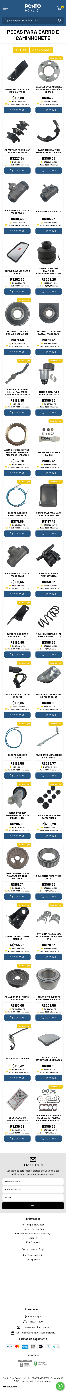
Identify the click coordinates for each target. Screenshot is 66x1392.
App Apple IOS (33, 1259)
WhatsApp (35, 1316)
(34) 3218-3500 (35, 1321)
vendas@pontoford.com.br (35, 1327)
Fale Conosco (33, 1242)
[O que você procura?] (59, 20)
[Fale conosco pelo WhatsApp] (60, 1386)
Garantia (33, 1237)
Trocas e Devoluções (33, 1228)
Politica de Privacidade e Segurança (33, 1233)
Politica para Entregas (33, 1224)
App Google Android (33, 1254)
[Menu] (6, 8)
